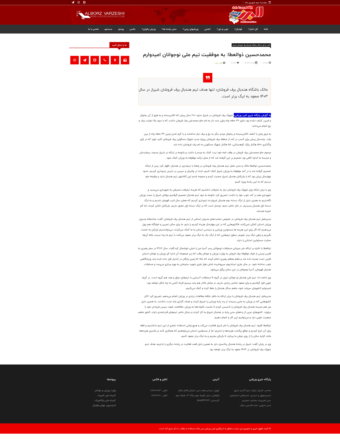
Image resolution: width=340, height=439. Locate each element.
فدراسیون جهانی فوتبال (104, 405)
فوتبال (239, 29)
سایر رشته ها (170, 29)
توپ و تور (223, 29)
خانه (266, 29)
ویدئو (121, 29)
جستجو (108, 29)
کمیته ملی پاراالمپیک (105, 400)
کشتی (207, 29)
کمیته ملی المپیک (106, 395)
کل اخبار (254, 29)
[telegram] (73, 2)
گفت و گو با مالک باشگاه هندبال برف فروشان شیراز (251, 45)
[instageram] (78, 2)
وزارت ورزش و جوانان (105, 390)
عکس (132, 29)
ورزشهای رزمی (191, 29)
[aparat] (84, 2)
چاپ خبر (218, 63)
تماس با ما (93, 29)
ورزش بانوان (149, 29)
